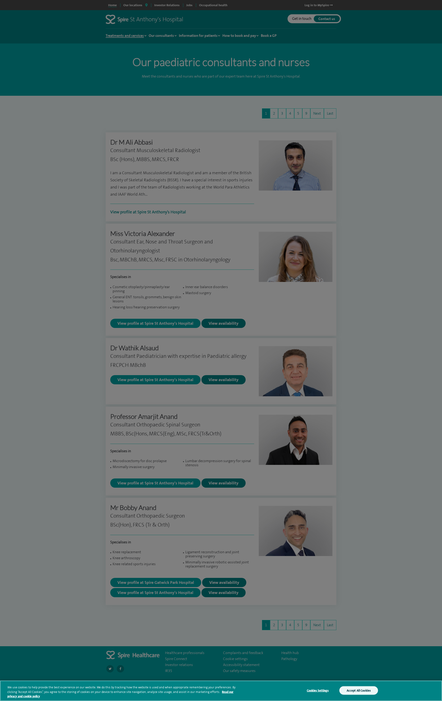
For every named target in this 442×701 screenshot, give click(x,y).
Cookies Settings (318, 690)
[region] (221, 691)
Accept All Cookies (359, 690)
